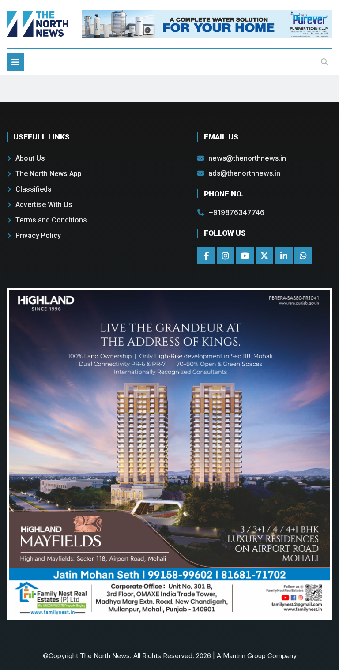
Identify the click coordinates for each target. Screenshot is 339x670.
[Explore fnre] (169, 454)
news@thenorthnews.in (247, 158)
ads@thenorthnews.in (244, 173)
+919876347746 (236, 212)
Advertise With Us (43, 204)
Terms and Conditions (51, 220)
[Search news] (324, 61)
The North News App (48, 173)
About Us (30, 158)
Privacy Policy (38, 235)
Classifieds (33, 189)
